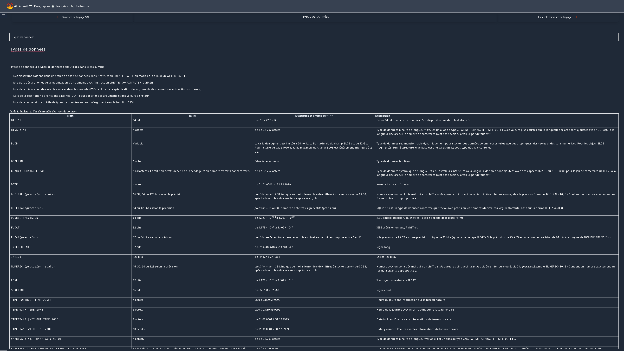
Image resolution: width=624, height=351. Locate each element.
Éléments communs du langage (555, 17)
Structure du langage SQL (75, 17)
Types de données (23, 37)
